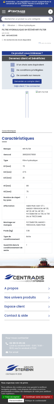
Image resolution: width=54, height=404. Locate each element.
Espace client (14, 306)
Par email (13, 352)
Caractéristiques (9, 131)
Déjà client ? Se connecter (27, 86)
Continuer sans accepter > (38, 396)
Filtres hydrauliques (26, 25)
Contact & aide (16, 315)
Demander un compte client (27, 81)
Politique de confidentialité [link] (35, 401)
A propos (11, 288)
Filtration (11, 25)
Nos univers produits (20, 297)
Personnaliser (16, 400)
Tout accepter (12, 396)
